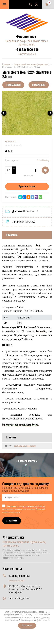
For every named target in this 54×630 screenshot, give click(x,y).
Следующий (38, 84)
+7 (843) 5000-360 (27, 49)
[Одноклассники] (28, 197)
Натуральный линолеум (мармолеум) (31, 64)
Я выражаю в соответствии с (23, 509)
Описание (12, 235)
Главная (6, 64)
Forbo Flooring (43, 160)
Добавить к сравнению (36, 170)
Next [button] (50, 113)
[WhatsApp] (40, 197)
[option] (27, 113)
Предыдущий (13, 84)
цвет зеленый (19, 446)
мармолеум (31, 446)
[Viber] (36, 197)
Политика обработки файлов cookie (34, 620)
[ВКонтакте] (24, 197)
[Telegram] (32, 197)
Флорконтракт (27, 36)
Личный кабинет (36, 4)
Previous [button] (3, 113)
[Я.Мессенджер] (20, 197)
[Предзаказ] (45, 170)
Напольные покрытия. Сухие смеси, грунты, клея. (27, 42)
